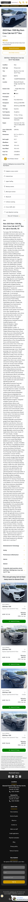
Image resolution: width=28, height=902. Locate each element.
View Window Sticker (12, 158)
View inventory (14, 812)
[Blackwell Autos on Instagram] (19, 776)
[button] (20, 2)
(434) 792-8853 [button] (15, 791)
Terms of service (14, 851)
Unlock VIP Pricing (15, 621)
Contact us (14, 825)
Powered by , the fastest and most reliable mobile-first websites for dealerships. (14, 893)
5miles (24, 608)
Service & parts (14, 816)
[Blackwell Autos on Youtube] (16, 776)
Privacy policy (14, 846)
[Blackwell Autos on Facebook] (8, 776)
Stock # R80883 (5, 690)
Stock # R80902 (5, 733)
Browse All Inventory (14, 48)
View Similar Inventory (14, 52)
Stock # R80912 (5, 604)
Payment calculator (14, 837)
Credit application (14, 833)
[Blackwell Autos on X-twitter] (12, 776)
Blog (14, 842)
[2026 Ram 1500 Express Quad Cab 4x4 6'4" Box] (14, 635)
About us (14, 820)
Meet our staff (14, 829)
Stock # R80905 (5, 647)
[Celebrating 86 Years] (14, 6)
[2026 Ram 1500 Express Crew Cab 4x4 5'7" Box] (14, 592)
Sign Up (14, 881)
